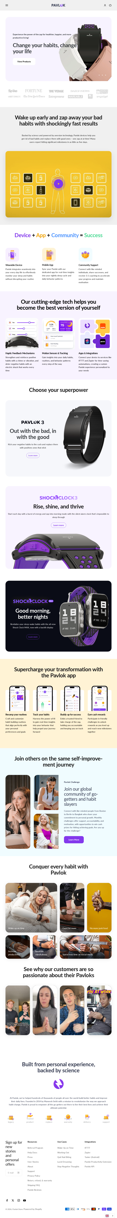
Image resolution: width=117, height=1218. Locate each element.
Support (31, 1171)
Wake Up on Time (65, 1148)
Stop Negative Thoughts (68, 1166)
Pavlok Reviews (34, 1190)
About (30, 1166)
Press (30, 1157)
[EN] (109, 1216)
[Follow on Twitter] (12, 1200)
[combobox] (109, 1216)
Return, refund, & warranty (40, 1180)
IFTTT (87, 1148)
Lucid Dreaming (64, 1162)
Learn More (74, 839)
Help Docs (32, 1152)
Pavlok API (89, 1166)
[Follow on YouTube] (24, 1200)
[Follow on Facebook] (7, 1200)
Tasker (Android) (92, 1157)
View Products (24, 61)
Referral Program (35, 1148)
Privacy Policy (34, 1175)
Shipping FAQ (34, 1185)
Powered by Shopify (33, 1209)
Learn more (33, 455)
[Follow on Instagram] (18, 1200)
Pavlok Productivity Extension (98, 1162)
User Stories (33, 1162)
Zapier (87, 1152)
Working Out (63, 1152)
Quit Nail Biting (64, 1157)
